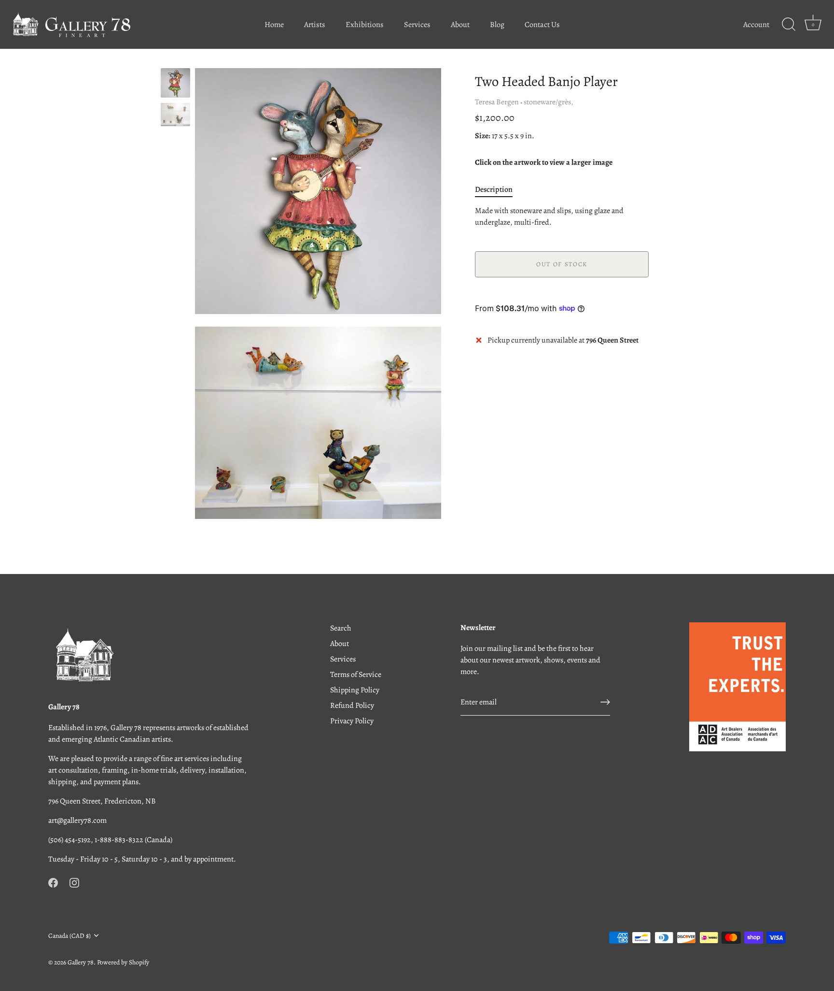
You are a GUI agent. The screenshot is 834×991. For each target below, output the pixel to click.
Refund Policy (352, 705)
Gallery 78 (81, 962)
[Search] (788, 24)
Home (274, 24)
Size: (482, 136)
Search (340, 628)
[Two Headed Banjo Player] (175, 114)
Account (756, 24)
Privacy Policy (352, 721)
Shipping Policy (354, 690)
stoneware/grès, (548, 102)
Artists (314, 24)
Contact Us (542, 24)
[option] (175, 84)
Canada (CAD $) (69, 936)
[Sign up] (605, 702)
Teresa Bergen (497, 102)
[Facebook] (53, 882)
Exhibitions (365, 24)
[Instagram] (74, 882)
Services (417, 24)
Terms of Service (355, 674)
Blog (497, 24)
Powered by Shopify (123, 962)
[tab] (498, 189)
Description (494, 189)
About (460, 24)
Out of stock (561, 263)
